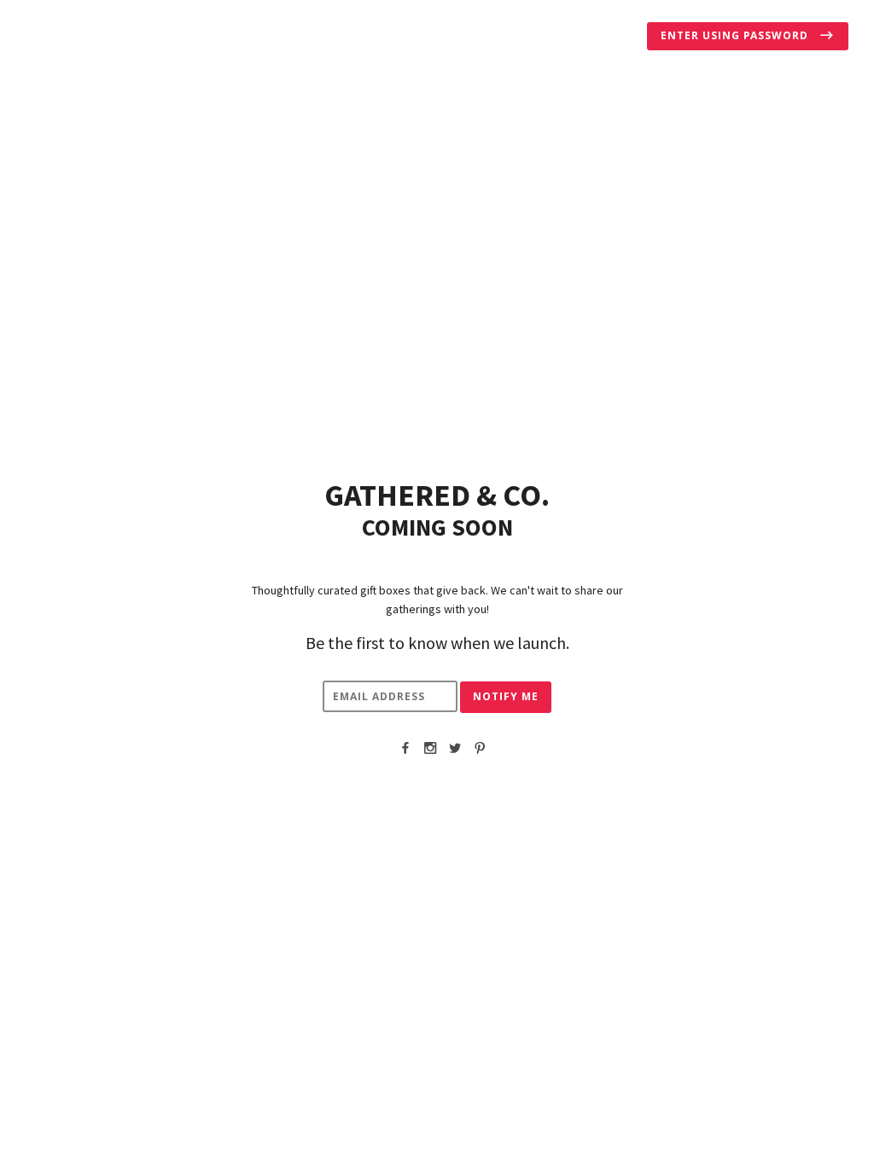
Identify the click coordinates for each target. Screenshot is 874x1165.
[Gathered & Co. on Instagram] (430, 748)
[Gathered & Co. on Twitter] (455, 748)
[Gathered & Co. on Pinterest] (480, 748)
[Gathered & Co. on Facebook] (405, 748)
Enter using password (736, 35)
